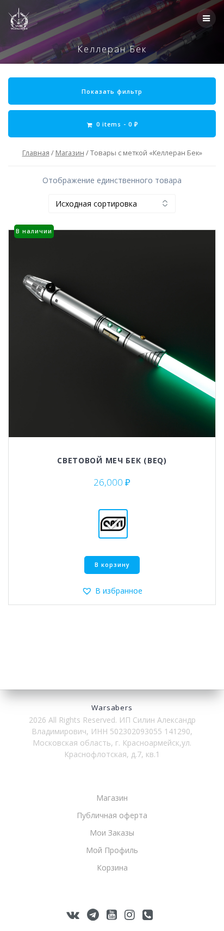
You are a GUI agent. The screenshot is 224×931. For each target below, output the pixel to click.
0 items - (116, 124)
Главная (35, 153)
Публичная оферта (112, 815)
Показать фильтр (112, 91)
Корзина (112, 867)
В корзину (112, 565)
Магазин (69, 153)
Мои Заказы (112, 832)
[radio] (113, 523)
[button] (112, 590)
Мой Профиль (112, 850)
